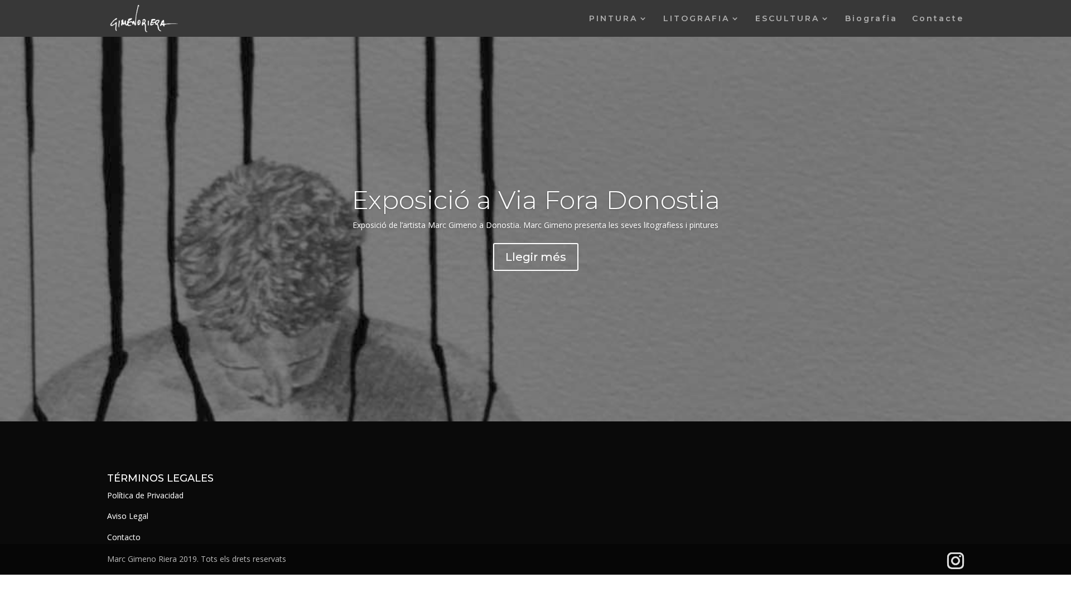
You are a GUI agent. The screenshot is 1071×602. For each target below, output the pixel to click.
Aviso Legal (127, 516)
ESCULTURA (787, 18)
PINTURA (613, 18)
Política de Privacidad (145, 495)
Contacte (938, 18)
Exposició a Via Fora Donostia (535, 200)
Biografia (871, 18)
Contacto (124, 537)
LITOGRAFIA (696, 18)
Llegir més (535, 257)
